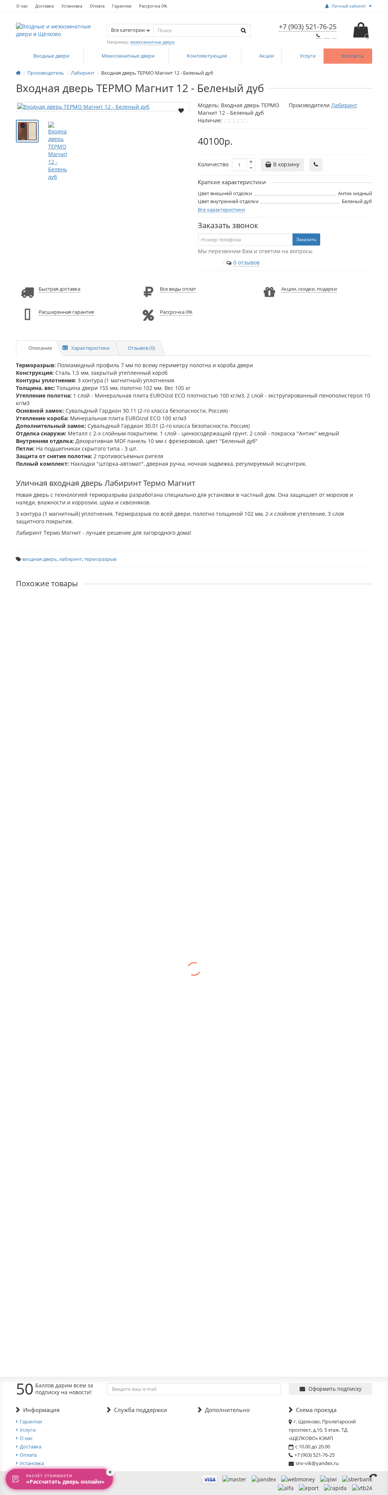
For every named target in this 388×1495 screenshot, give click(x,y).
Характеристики (90, 347)
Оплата (97, 6)
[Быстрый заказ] (315, 164)
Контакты (352, 55)
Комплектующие (207, 55)
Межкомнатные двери (129, 55)
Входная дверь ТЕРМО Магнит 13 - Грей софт (75, 734)
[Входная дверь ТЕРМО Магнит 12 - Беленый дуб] (103, 107)
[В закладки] (181, 110)
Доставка (44, 6)
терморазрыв (100, 559)
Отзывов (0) (141, 347)
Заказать (306, 239)
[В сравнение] (181, 120)
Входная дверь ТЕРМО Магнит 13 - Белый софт (77, 671)
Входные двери (51, 55)
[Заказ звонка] (372, 1476)
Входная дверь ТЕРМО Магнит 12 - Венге (69, 607)
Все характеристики (221, 209)
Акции (266, 55)
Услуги (308, 55)
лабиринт (70, 559)
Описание (40, 347)
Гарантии (121, 6)
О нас (22, 6)
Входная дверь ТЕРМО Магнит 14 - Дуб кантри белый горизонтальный (108, 798)
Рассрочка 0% (153, 6)
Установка (71, 6)
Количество (213, 164)
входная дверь (39, 559)
